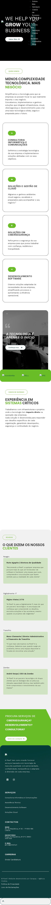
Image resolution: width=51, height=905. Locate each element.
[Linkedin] (7, 779)
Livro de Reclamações (10, 887)
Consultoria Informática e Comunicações (21, 798)
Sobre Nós (34, 26)
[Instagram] (13, 779)
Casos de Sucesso (34, 36)
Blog (34, 20)
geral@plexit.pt (11, 844)
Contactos (36, 18)
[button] (13, 71)
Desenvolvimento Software (15, 807)
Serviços (36, 7)
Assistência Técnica (12, 802)
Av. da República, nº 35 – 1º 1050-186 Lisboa (19, 828)
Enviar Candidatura (13, 860)
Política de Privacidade (10, 884)
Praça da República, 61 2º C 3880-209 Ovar (18, 836)
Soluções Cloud (11, 812)
